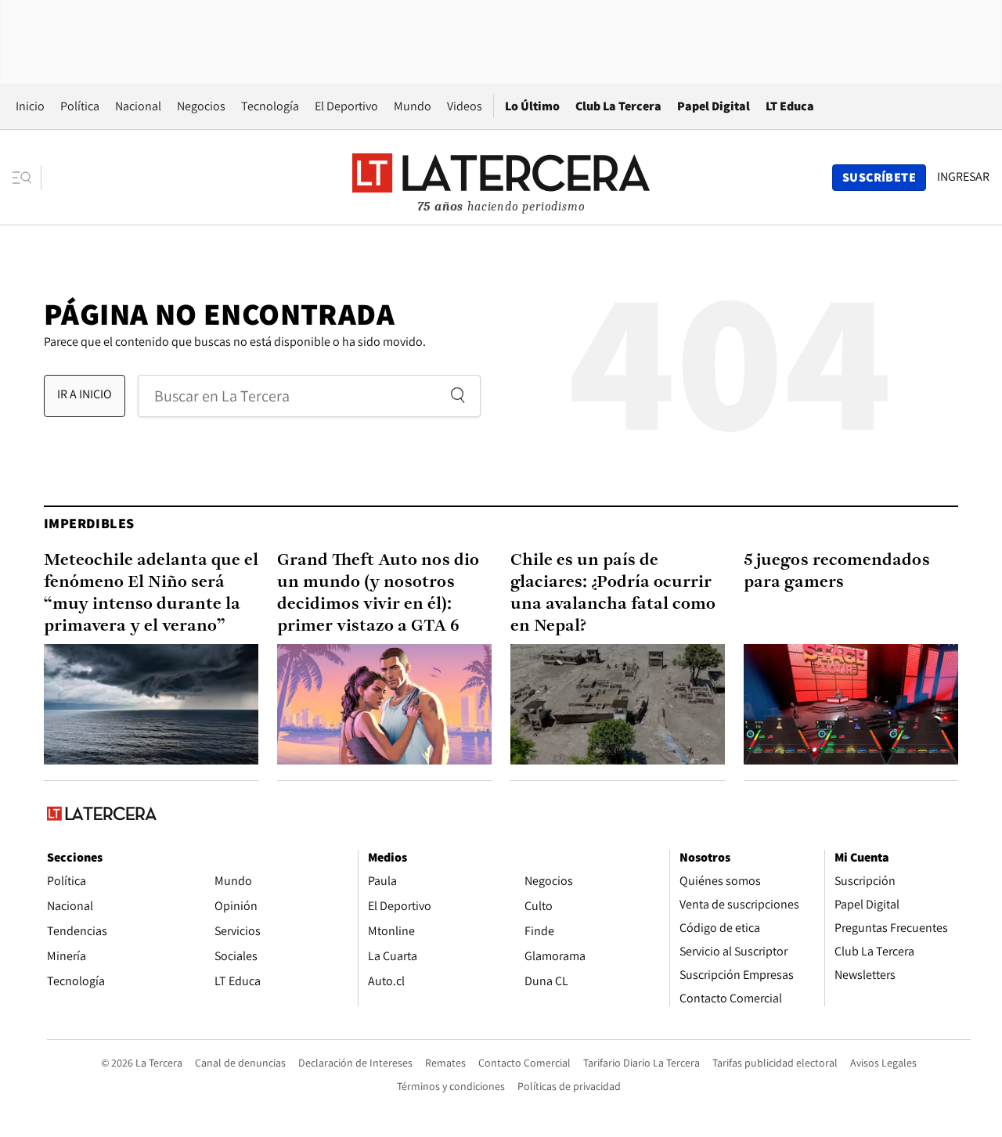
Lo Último (532, 106)
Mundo (412, 106)
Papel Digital (713, 106)
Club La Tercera (618, 106)
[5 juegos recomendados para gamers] (851, 704)
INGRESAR (963, 177)
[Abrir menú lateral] (27, 177)
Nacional (138, 106)
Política (79, 106)
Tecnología (270, 106)
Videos (464, 106)
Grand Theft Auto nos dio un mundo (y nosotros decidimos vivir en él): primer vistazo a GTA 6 (378, 593)
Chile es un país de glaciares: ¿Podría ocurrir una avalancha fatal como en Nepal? (612, 593)
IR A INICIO (84, 394)
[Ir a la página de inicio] (501, 177)
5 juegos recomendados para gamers (837, 572)
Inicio (30, 106)
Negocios (201, 106)
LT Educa (790, 106)
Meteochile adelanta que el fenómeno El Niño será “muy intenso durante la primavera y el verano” (151, 593)
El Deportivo (346, 106)
